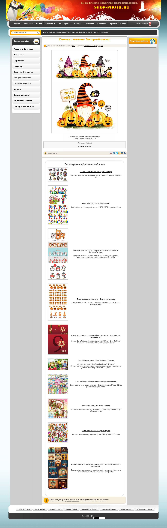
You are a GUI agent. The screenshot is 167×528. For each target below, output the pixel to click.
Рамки (39, 24)
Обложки (77, 24)
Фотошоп (101, 24)
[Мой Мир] (122, 153)
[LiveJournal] (125, 153)
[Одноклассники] (119, 153)
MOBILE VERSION (142, 24)
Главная (16, 24)
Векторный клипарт (62, 33)
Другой (74, 33)
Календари (64, 24)
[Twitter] (116, 153)
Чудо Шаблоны (48, 33)
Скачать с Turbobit (84, 143)
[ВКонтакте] (114, 153)
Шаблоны (89, 24)
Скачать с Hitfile (84, 147)
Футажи (113, 24)
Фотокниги (50, 24)
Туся (73, 46)
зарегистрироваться (72, 501)
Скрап (123, 24)
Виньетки (28, 24)
